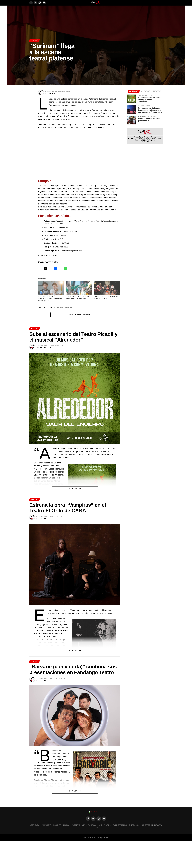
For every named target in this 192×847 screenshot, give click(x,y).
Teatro (69, 307)
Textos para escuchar (51, 825)
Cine (100, 825)
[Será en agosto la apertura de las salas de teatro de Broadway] (79, 288)
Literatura (34, 825)
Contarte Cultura (54, 93)
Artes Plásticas (89, 825)
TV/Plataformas (120, 825)
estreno (60, 307)
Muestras (76, 825)
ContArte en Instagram (152, 825)
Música (66, 825)
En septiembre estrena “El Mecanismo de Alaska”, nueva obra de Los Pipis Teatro (50, 298)
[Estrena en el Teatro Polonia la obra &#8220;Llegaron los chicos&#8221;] (107, 288)
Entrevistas (134, 825)
